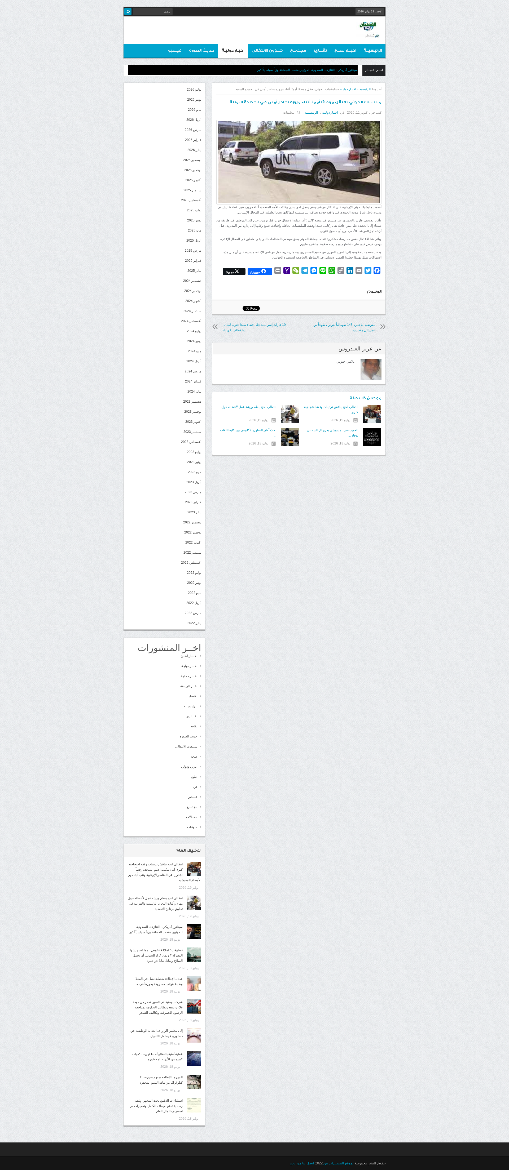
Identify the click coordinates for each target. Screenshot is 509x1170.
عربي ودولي (189, 766)
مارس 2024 (193, 371)
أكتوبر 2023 (193, 422)
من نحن (295, 1163)
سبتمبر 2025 (192, 190)
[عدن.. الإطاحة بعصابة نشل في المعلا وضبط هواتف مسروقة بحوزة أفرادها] (194, 983)
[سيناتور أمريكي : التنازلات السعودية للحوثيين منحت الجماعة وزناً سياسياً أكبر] (194, 931)
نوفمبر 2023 (192, 411)
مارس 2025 (193, 250)
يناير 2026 (194, 150)
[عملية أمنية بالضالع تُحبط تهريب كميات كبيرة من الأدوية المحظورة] (194, 1058)
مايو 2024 (194, 351)
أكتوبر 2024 (193, 301)
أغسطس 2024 (191, 321)
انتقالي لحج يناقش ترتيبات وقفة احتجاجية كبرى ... (331, 409)
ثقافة (194, 726)
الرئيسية (365, 89)
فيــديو (175, 50)
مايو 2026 (194, 110)
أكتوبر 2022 (193, 542)
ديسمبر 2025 (192, 160)
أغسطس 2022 (191, 562)
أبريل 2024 (193, 361)
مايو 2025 (194, 230)
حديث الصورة (201, 50)
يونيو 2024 (194, 341)
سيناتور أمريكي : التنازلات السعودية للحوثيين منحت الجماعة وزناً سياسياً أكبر (307, 70)
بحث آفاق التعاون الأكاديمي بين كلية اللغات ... (248, 432)
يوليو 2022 (194, 573)
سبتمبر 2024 (192, 311)
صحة (194, 756)
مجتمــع (298, 50)
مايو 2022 (194, 593)
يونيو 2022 (194, 583)
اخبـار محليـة (189, 676)
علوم (194, 776)
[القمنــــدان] (368, 34)
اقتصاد (193, 696)
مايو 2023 (194, 472)
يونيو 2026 (194, 99)
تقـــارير (320, 50)
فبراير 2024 (193, 381)
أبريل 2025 (193, 240)
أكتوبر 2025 (193, 180)
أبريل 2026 (193, 120)
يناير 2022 (194, 623)
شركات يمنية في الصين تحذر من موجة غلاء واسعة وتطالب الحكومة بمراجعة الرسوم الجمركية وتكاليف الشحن (158, 1007)
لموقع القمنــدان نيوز (338, 1163)
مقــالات (191, 817)
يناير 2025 (194, 271)
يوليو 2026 (194, 89)
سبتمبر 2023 (192, 432)
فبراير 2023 (193, 502)
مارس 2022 (193, 613)
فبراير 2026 (193, 140)
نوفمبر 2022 (192, 532)
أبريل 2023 (193, 482)
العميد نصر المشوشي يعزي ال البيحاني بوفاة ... (332, 432)
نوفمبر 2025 (192, 170)
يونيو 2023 (194, 462)
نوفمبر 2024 (192, 291)
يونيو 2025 (194, 220)
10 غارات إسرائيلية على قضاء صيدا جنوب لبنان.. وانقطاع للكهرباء (254, 327)
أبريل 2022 (193, 603)
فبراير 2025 (193, 261)
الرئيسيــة (372, 50)
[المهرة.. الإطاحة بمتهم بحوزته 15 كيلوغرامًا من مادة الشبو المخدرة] (194, 1082)
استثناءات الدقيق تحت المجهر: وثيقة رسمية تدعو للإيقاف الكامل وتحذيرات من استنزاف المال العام (156, 1106)
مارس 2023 (193, 492)
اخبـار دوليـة (233, 50)
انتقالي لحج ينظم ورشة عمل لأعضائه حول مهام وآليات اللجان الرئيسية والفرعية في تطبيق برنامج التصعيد (155, 903)
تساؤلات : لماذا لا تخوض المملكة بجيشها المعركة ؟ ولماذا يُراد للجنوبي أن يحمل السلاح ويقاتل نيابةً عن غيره (156, 955)
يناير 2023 (194, 512)
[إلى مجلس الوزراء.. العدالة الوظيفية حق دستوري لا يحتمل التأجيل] (194, 1035)
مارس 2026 (193, 130)
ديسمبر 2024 (192, 281)
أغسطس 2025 (191, 200)
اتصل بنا (308, 1163)
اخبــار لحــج (345, 50)
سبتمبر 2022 (192, 552)
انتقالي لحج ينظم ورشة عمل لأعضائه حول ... (248, 409)
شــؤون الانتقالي (267, 50)
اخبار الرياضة (188, 686)
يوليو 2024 (194, 331)
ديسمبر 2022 (192, 522)
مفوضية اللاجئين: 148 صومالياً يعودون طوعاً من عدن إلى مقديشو (344, 327)
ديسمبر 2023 (192, 401)
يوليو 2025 (194, 210)
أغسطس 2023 (191, 442)
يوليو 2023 (194, 452)
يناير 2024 (194, 391)
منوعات (192, 827)
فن (195, 787)
